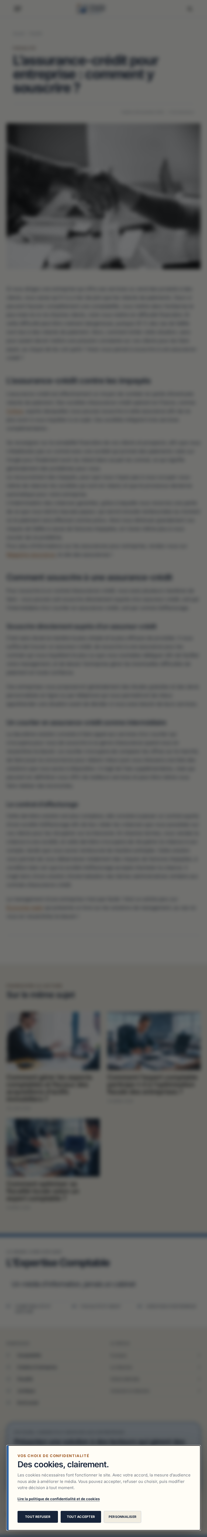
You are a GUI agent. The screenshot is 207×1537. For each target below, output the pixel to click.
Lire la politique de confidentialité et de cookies (59, 1499)
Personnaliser (122, 1517)
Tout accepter (81, 1517)
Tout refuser (37, 1517)
